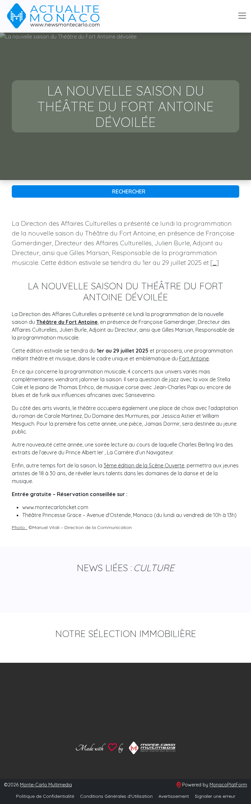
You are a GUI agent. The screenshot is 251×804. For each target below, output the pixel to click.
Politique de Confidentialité (45, 796)
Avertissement (174, 796)
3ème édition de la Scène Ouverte (144, 465)
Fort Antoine (194, 358)
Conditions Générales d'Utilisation (116, 796)
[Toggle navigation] (242, 15)
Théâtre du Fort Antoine (67, 322)
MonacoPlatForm (228, 785)
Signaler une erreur (215, 796)
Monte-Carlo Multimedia (46, 785)
